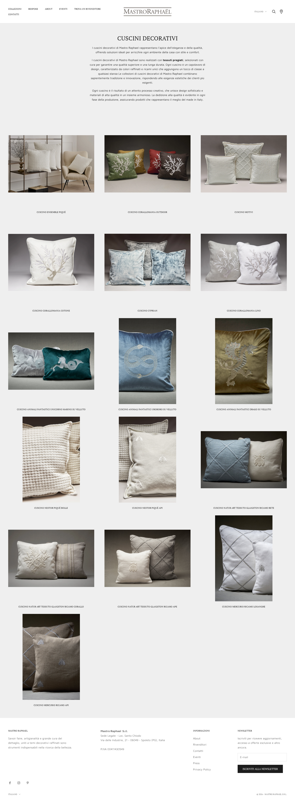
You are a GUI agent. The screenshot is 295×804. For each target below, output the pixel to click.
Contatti (13, 14)
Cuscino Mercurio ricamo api (51, 705)
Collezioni (15, 8)
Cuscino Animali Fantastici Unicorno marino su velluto (51, 409)
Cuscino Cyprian (147, 310)
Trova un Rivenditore (87, 8)
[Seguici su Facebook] (10, 783)
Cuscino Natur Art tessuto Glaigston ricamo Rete (243, 507)
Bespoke (33, 8)
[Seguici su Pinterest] (27, 783)
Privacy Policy (202, 769)
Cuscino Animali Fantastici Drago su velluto (243, 409)
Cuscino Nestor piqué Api (147, 507)
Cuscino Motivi (244, 212)
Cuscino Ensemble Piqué (51, 212)
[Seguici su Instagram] (18, 783)
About (48, 8)
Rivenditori (199, 744)
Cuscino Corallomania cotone (51, 310)
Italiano (258, 11)
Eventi (63, 8)
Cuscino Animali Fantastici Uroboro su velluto (147, 409)
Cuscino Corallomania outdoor (147, 212)
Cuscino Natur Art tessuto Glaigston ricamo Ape (147, 606)
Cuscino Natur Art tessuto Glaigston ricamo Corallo (51, 606)
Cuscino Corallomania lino (244, 310)
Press (196, 763)
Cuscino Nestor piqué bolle (51, 507)
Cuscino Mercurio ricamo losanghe (243, 606)
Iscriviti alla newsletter (260, 769)
